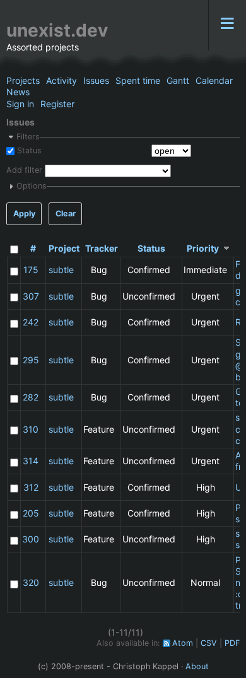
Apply (24, 213)
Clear (66, 213)
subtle (61, 269)
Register (57, 103)
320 (31, 582)
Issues (96, 80)
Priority (203, 248)
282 (30, 397)
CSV (209, 643)
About (197, 666)
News (18, 91)
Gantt (178, 80)
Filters (28, 136)
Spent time (137, 80)
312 (30, 487)
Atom (182, 643)
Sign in (20, 103)
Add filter (24, 170)
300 (30, 539)
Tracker (101, 248)
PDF (232, 643)
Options (31, 185)
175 (30, 269)
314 (30, 460)
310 (30, 429)
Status (28, 150)
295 (31, 359)
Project (64, 248)
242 (30, 322)
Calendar (214, 80)
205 (31, 513)
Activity (61, 80)
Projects (23, 80)
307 (31, 296)
